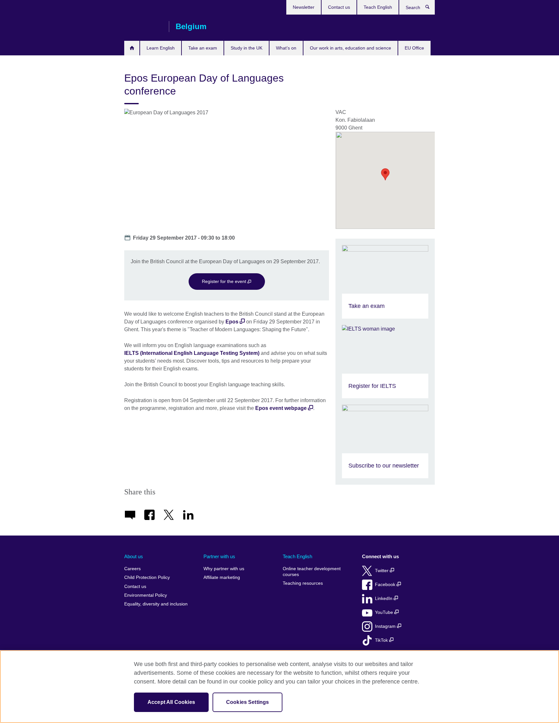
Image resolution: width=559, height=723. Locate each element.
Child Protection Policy (147, 577)
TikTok (382, 640)
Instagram (386, 626)
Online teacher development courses (312, 571)
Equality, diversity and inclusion (156, 604)
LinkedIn (384, 598)
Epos (231, 321)
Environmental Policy (145, 595)
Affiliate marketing (221, 577)
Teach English (378, 7)
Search (431, 8)
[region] (279, 686)
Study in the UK (246, 48)
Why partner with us (223, 568)
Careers (132, 568)
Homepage (131, 48)
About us (133, 556)
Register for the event (224, 281)
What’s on (286, 48)
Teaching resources (303, 583)
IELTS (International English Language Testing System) (191, 353)
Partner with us (219, 556)
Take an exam (202, 48)
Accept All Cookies (171, 702)
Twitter (382, 570)
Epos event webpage (281, 408)
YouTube (384, 612)
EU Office (414, 48)
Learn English (161, 48)
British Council (143, 26)
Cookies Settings (247, 702)
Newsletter (303, 7)
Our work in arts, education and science (350, 48)
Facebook (386, 584)
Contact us (339, 7)
